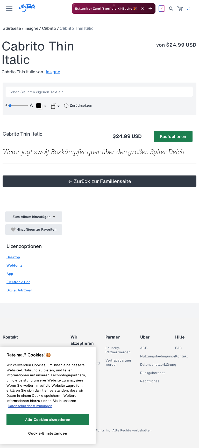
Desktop (13, 257)
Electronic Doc (18, 282)
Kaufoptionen (173, 136)
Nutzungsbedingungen (158, 356)
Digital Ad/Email (19, 290)
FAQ (178, 348)
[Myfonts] (27, 10)
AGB (143, 348)
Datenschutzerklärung (158, 365)
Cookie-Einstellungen (47, 433)
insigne (31, 28)
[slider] (18, 105)
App (9, 273)
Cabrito (49, 28)
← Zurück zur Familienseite (99, 181)
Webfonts (14, 265)
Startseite (12, 28)
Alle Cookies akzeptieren (47, 419)
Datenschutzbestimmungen (30, 405)
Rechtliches (149, 381)
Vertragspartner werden (118, 362)
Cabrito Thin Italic (76, 28)
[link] (180, 8)
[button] (41, 106)
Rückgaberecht (152, 373)
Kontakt (181, 356)
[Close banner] (142, 8)
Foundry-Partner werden (118, 350)
